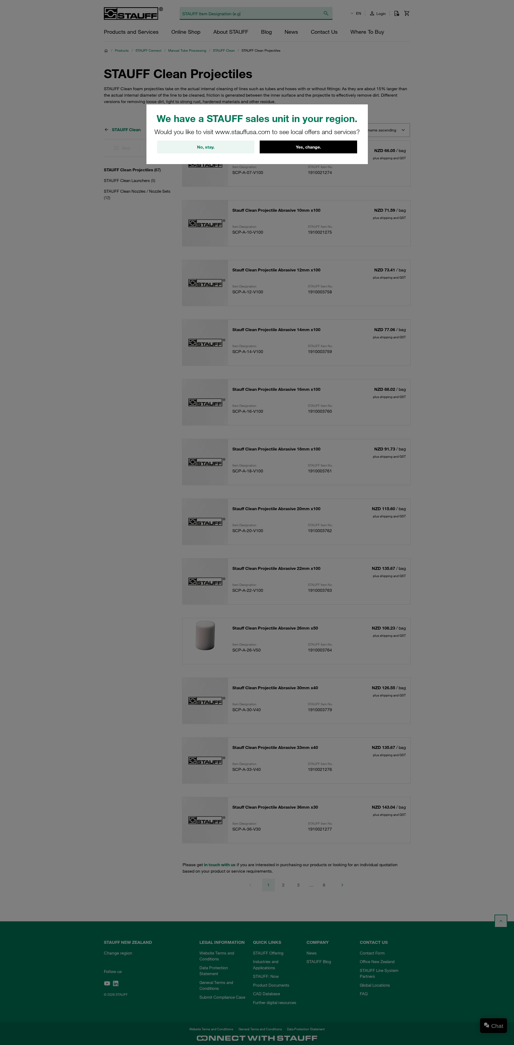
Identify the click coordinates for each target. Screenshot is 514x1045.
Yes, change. (308, 147)
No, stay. (205, 147)
